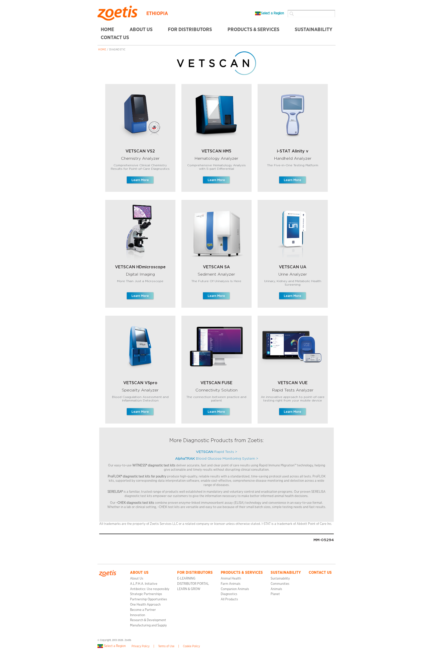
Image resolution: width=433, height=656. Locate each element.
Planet (275, 594)
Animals (276, 589)
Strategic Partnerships (146, 594)
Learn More (140, 180)
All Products (229, 599)
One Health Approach (145, 604)
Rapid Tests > (216, 452)
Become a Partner (143, 610)
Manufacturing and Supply (148, 625)
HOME (107, 29)
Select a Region (272, 13)
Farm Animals (231, 584)
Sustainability (280, 578)
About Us (141, 29)
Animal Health (231, 578)
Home (102, 49)
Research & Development (148, 620)
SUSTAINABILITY (313, 29)
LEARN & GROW (188, 589)
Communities (280, 584)
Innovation (137, 615)
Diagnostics (229, 594)
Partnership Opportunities (148, 599)
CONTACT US (115, 37)
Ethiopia (157, 13)
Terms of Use (166, 646)
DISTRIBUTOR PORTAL (193, 584)
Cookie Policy (191, 646)
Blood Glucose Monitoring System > (216, 458)
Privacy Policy (141, 646)
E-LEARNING (186, 578)
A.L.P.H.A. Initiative (143, 584)
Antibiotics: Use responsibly (149, 589)
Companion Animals (235, 589)
